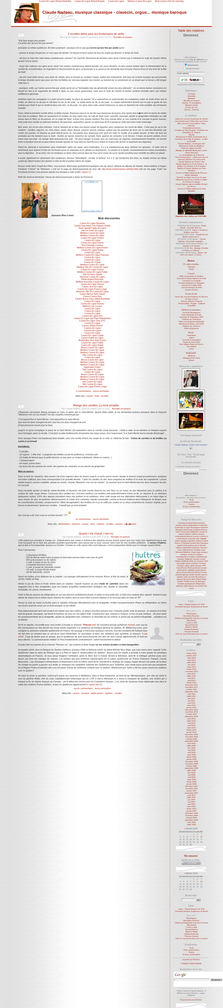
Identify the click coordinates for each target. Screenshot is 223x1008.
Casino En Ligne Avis (92, 316)
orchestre (194, 563)
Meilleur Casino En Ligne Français (92, 255)
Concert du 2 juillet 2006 (191, 285)
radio (186, 577)
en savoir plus (92, 684)
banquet (201, 523)
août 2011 (191, 694)
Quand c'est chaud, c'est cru (96, 533)
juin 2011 (191, 698)
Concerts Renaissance (191, 312)
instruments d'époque (191, 548)
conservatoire (181, 539)
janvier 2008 (192, 784)
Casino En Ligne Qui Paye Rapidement (92, 318)
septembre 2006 (191, 820)
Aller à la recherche (58, 25)
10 (201, 837)
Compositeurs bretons (191, 128)
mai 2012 (191, 678)
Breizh (191, 332)
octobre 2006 (191, 818)
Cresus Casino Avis (92, 296)
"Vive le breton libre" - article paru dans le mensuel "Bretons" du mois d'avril (191, 158)
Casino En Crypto (92, 262)
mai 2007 (191, 802)
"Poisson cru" (89, 625)
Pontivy (204, 572)
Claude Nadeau (181, 445)
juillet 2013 (191, 662)
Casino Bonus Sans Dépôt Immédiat (92, 299)
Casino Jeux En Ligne (92, 286)
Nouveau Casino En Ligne (92, 277)
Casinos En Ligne (92, 328)
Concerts (191, 94)
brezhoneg (188, 530)
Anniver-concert (191, 299)
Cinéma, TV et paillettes (191, 103)
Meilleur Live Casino (92, 306)
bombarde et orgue (183, 527)
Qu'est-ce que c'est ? (92, 211)
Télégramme (200, 584)
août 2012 (191, 674)
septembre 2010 (191, 716)
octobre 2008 (191, 766)
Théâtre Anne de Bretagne (194, 581)
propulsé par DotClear (191, 959)
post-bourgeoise (182, 575)
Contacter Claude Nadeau (191, 963)
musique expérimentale (198, 557)
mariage (197, 550)
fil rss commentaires (191, 502)
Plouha (197, 572)
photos (184, 572)
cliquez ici (86, 172)
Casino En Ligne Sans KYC (92, 321)
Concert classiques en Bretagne (191, 283)
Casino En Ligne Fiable (92, 250)
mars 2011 (191, 705)
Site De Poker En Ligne (92, 230)
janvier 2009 (192, 759)
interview (203, 548)
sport (193, 579)
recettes (105, 396)
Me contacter (191, 856)
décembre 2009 (191, 734)
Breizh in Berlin (192, 627)
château (187, 534)
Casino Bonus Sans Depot (92, 294)
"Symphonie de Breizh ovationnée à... (195, 236)
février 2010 (191, 730)
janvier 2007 (192, 811)
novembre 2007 (191, 788)
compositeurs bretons (183, 536)
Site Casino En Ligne (92, 355)
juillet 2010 (191, 721)
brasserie (204, 527)
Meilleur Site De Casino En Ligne (92, 267)
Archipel (189, 523)
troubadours (190, 584)
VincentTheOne (191, 625)
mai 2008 (191, 775)
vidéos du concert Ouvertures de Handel (191, 119)
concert (196, 536)
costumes (191, 539)
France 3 (178, 543)
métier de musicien (196, 561)
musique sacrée (199, 559)
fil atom (191, 504)
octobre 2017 (191, 656)
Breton (191, 360)
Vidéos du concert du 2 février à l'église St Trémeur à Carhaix (191, 181)
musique (85, 693)
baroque (179, 525)
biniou (185, 525)
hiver (92, 524)
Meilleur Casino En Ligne (92, 233)
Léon (180, 550)
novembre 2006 (191, 815)
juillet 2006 (191, 824)
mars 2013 (191, 667)
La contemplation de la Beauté (191, 155)
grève (197, 545)
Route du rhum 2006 (191, 342)
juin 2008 (191, 773)
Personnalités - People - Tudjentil (191, 303)
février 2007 (191, 809)
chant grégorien (192, 532)
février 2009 (191, 757)
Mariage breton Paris (191, 358)
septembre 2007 (191, 793)
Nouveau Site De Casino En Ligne (92, 291)
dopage (183, 541)
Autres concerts (191, 290)
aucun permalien (101, 391)
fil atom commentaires (191, 506)
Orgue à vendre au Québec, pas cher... (196, 231)
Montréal (179, 552)
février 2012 (191, 683)
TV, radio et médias (191, 264)
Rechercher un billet (191, 640)
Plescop (191, 572)
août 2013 (191, 660)
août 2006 (191, 822)
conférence (203, 536)
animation (182, 523)
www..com (92, 182)
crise (198, 539)
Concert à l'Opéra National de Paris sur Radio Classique (191, 174)
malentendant (187, 550)
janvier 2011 (191, 707)
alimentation (64, 524)
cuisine (89, 396)
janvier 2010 (192, 732)
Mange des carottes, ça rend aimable (96, 405)
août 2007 (191, 795)
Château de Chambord (191, 319)
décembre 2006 (191, 813)
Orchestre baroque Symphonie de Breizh (191, 607)
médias (178, 561)
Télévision (191, 267)
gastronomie (182, 545)
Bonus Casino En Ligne (92, 347)
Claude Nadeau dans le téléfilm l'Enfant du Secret (191, 185)
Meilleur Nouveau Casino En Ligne (92, 282)
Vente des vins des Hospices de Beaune (191, 297)
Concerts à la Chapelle (191, 281)
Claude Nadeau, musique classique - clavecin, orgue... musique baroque (114, 12)
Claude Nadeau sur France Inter (192, 162)
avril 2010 (191, 725)
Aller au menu (41, 25)
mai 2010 (191, 723)
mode (203, 550)
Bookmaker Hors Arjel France (92, 340)
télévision (179, 586)
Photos (190, 260)
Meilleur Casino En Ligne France (92, 247)
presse (192, 575)
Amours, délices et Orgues (191, 301)
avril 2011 (191, 703)
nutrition (100, 524)
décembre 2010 (191, 710)
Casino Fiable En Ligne (92, 338)
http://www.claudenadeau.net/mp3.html (120, 169)
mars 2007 (191, 806)
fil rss (192, 500)
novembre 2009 (191, 737)
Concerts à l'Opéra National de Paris (191, 278)
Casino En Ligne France (92, 238)
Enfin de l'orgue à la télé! (191, 148)
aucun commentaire (83, 688)
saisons (119, 524)
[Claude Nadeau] (191, 448)
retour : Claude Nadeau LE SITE (191, 604)
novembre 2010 (191, 712)
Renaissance (200, 577)
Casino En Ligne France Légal (92, 289)
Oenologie (181, 563)
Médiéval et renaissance (191, 309)
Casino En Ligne (92, 240)
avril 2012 (191, 680)
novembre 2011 (191, 687)
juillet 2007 (191, 797)
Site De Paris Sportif (92, 274)
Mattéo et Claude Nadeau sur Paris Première (191, 169)
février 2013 (191, 669)
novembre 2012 (191, 671)
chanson (76, 524)
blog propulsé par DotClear (191, 1000)
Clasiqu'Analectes (191, 629)
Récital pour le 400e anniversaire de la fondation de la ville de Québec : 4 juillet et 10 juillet (191, 139)
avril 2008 (191, 777)
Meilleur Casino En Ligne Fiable (92, 272)
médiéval (184, 561)
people (204, 568)
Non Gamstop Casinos (92, 245)
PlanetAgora (191, 614)
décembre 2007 (191, 786)
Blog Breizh (191, 620)
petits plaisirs (97, 693)
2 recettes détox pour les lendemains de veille (96, 33)
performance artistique (186, 570)
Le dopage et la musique (195, 245)
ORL (204, 566)
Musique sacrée (191, 105)
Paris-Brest (191, 335)
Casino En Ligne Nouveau (92, 223)
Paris (190, 568)
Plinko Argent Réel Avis (92, 279)
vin (196, 586)
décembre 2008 (191, 761)
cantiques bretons (200, 530)
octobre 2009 (191, 739)
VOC (205, 586)
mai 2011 (191, 701)
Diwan (177, 541)
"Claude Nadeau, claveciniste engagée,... (192, 240)
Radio (191, 269)
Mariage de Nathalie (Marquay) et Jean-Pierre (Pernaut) (191, 151)
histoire (179, 548)
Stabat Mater (201, 579)
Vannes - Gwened (191, 110)
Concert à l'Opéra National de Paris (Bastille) (191, 190)
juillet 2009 (191, 746)
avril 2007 (191, 804)
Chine (191, 349)
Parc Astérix (191, 346)
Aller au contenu (25, 25)
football (205, 541)
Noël (97, 396)
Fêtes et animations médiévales (191, 322)
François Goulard (189, 543)
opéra (188, 563)
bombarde (203, 525)
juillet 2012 (191, 676)
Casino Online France (92, 325)
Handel (203, 545)
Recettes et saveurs (123, 37)
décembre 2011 (191, 685)
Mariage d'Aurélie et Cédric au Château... (195, 249)
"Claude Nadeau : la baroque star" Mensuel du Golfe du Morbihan (191, 145)
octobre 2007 (191, 791)
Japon (191, 338)
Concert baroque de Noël (191, 287)
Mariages (191, 98)
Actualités (191, 96)
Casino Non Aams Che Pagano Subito (92, 225)
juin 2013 (191, 665)
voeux (191, 588)
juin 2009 (191, 748)
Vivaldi (200, 586)
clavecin (201, 534)
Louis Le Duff (191, 623)
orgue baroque (196, 566)
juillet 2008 (191, 770)
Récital (191, 135)
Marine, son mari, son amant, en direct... (193, 254)
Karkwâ (131, 625)
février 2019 (191, 653)
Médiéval (191, 356)
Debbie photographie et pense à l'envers (191, 618)
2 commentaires (83, 391)
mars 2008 (191, 779)
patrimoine (196, 568)
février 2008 (191, 782)
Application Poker (92, 367)
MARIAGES (191, 353)
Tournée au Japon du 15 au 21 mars (191, 177)
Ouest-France (181, 568)
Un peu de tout (191, 107)
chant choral (181, 532)
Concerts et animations (191, 340)
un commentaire (83, 519)
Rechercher (191, 895)
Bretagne (179, 530)
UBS (186, 586)
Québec (109, 693)
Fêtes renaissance (191, 328)
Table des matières (191, 30)
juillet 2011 (191, 696)
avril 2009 (191, 752)
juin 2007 (191, 800)
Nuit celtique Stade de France (191, 344)
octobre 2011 (191, 689)
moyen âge (195, 552)
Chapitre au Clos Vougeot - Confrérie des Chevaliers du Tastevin (191, 131)
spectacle (187, 579)
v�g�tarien (130, 524)
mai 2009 (191, 750)
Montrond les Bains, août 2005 (191, 324)
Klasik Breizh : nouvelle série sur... (193, 227)
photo (178, 572)
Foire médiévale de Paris (191, 315)
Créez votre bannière (198, 445)
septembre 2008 (191, 768)
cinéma (194, 534)
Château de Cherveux (191, 326)
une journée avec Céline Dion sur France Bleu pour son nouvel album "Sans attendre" (191, 123)
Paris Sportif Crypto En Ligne (92, 228)
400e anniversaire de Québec (191, 276)
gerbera (191, 545)
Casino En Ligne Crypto (92, 335)
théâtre (180, 581)
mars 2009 (191, 755)
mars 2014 (191, 658)
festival (199, 541)
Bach (195, 523)
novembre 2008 (191, 764)
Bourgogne (195, 527)
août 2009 (191, 743)
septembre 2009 (191, 741)
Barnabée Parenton (191, 616)
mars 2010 (191, 728)
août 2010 (191, 719)
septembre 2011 (191, 692)
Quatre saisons (201, 575)
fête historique (202, 543)
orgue (186, 566)
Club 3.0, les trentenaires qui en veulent (191, 634)
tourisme (181, 584)
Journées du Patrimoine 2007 (191, 317)
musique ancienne (187, 554)
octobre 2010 (191, 714)
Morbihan (187, 552)
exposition (191, 541)
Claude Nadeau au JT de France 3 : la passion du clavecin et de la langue (191, 165)
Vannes (191, 586)
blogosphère (194, 525)
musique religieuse (184, 559)
